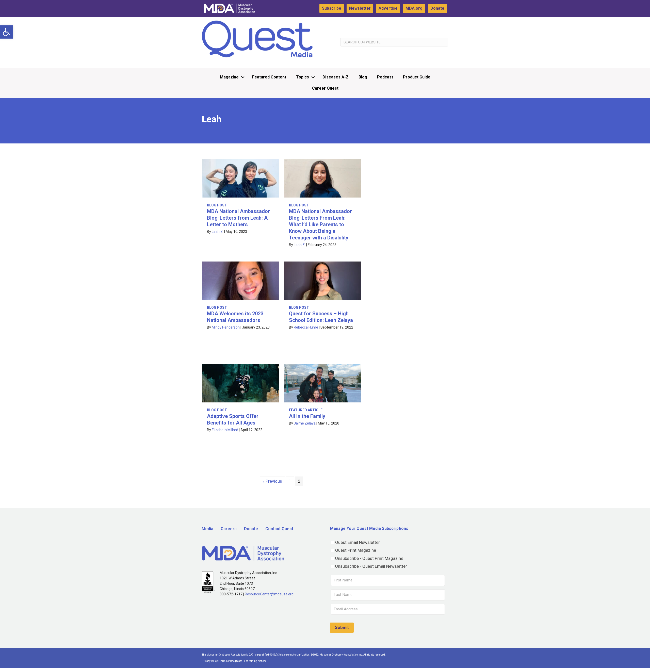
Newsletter (360, 8)
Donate (437, 8)
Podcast (385, 77)
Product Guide (416, 77)
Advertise (388, 8)
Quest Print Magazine (355, 550)
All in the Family (307, 416)
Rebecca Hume (306, 327)
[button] (6, 32)
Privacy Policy (210, 661)
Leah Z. (217, 232)
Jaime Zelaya (305, 423)
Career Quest (325, 88)
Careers (229, 528)
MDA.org (413, 8)
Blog (363, 77)
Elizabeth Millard (225, 430)
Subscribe (331, 8)
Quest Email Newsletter (357, 542)
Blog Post (217, 205)
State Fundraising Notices (251, 661)
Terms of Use (227, 661)
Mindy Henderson (226, 327)
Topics (302, 77)
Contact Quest (279, 528)
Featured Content (269, 77)
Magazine (229, 77)
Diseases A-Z (335, 77)
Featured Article (305, 410)
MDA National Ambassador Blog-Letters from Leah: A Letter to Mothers (238, 217)
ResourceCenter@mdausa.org (269, 594)
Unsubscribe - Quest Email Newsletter (371, 566)
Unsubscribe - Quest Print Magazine (369, 558)
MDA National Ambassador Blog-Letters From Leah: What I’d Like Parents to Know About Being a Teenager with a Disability (320, 224)
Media (207, 528)
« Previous (272, 481)
